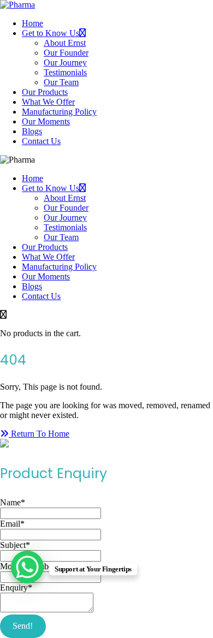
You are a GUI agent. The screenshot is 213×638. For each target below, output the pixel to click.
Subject (15, 545)
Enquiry (16, 587)
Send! (23, 625)
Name (12, 502)
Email (12, 523)
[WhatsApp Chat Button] (27, 567)
